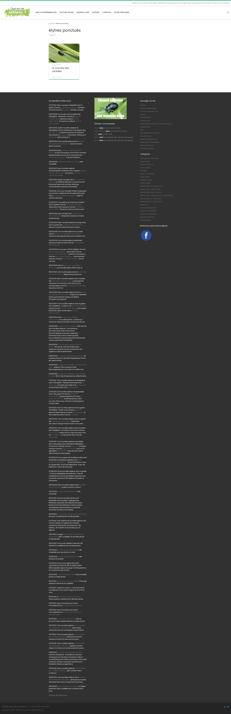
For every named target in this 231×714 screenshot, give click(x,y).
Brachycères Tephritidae (64, 256)
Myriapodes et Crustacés (151, 202)
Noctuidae (52, 137)
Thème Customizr (37, 710)
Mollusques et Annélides (150, 199)
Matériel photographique (148, 139)
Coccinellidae (56, 435)
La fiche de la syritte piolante (68, 557)
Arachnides (145, 162)
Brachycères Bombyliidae (58, 254)
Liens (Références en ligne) (149, 133)
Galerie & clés (145, 121)
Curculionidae (54, 433)
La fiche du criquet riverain (67, 491)
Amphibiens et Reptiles (149, 158)
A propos (143, 105)
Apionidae (65, 110)
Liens (142, 130)
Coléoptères (145, 168)
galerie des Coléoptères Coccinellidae (68, 234)
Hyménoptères (146, 180)
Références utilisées (147, 148)
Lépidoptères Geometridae (61, 421)
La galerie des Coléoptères (67, 326)
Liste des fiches (145, 136)
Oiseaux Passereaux (148, 214)
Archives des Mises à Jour (149, 111)
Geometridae (53, 132)
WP (13, 710)
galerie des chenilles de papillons (64, 196)
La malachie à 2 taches (112, 128)
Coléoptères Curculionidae (76, 286)
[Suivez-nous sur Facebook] (228, 707)
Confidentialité (145, 118)
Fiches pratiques (147, 174)
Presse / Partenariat (147, 145)
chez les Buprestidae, (79, 306)
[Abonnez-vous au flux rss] (224, 707)
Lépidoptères (145, 183)
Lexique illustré (145, 127)
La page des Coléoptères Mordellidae (71, 356)
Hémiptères (144, 177)
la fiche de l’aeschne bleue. (72, 606)
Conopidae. (74, 415)
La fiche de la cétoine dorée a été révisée (71, 514)
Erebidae (63, 135)
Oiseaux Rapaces (147, 217)
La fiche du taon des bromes (68, 550)
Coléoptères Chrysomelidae (61, 281)
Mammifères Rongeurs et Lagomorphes (156, 196)
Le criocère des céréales (60, 69)
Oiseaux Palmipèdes (148, 211)
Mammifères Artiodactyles (151, 186)
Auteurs (143, 114)
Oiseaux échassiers (148, 208)
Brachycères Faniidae (70, 259)
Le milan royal (107, 134)
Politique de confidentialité (149, 142)
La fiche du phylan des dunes (68, 162)
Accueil (51, 23)
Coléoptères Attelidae (73, 205)
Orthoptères (145, 220)
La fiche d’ (68, 686)
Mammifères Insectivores (151, 192)
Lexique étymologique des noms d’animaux (155, 124)
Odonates (144, 205)
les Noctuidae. (73, 387)
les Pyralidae (81, 385)
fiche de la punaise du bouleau (70, 597)
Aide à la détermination (148, 108)
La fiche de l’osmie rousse (66, 619)
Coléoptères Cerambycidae (72, 225)
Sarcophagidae (78, 412)
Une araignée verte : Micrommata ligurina (118, 137)
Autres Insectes (147, 165)
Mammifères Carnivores (150, 189)
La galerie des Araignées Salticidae (70, 652)
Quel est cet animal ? (18, 706)
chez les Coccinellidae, (68, 308)
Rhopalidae (75, 446)
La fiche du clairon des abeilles (68, 581)
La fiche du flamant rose (66, 574)
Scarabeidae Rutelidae (69, 108)
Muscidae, (78, 410)
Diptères (143, 171)
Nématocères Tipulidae (57, 252)
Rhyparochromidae (69, 449)
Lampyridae (53, 437)
